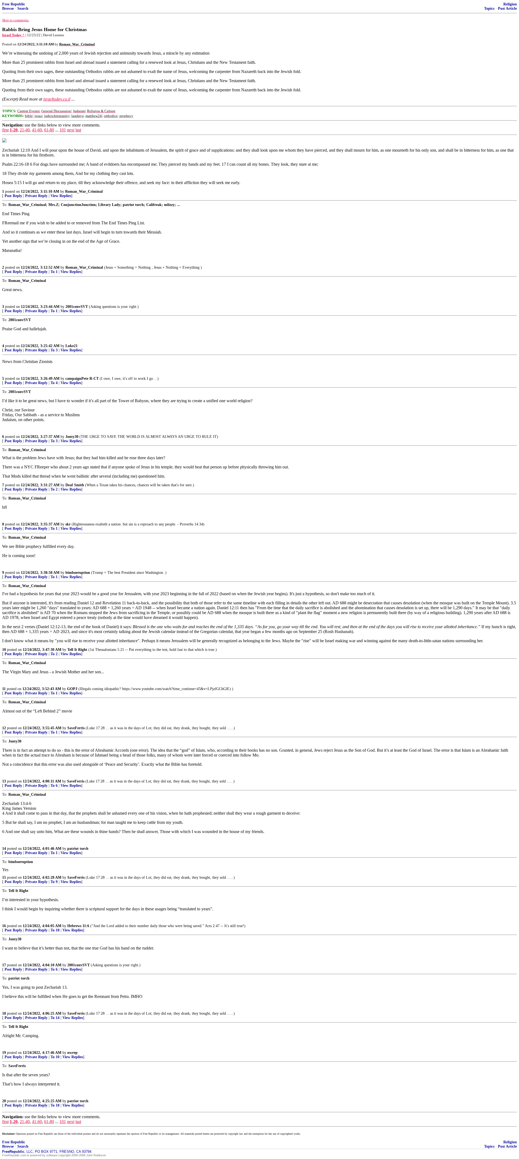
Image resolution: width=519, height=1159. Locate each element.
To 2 (54, 489)
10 (4, 650)
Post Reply (13, 196)
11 (4, 689)
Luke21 (71, 346)
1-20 (14, 130)
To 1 (54, 272)
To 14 (55, 1018)
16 (4, 926)
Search (22, 8)
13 (4, 781)
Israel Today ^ (13, 35)
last (78, 130)
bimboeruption (77, 573)
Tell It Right (77, 650)
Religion (510, 4)
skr (68, 524)
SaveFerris (76, 728)
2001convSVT (76, 307)
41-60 (37, 130)
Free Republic (13, 4)
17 (4, 965)
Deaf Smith (74, 485)
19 (4, 1053)
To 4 (54, 383)
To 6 (54, 786)
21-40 (25, 130)
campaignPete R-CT (82, 379)
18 (4, 1013)
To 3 (54, 350)
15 (4, 877)
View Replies (61, 196)
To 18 (55, 1105)
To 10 (55, 930)
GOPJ (72, 689)
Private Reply (36, 196)
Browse (8, 8)
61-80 (49, 130)
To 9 (54, 882)
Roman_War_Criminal (84, 191)
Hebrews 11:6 (78, 926)
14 (4, 849)
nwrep (72, 1053)
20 (4, 1101)
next (70, 130)
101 (62, 130)
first (5, 130)
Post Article (507, 8)
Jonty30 (71, 437)
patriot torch (77, 849)
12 (4, 728)
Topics (489, 8)
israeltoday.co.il (56, 99)
